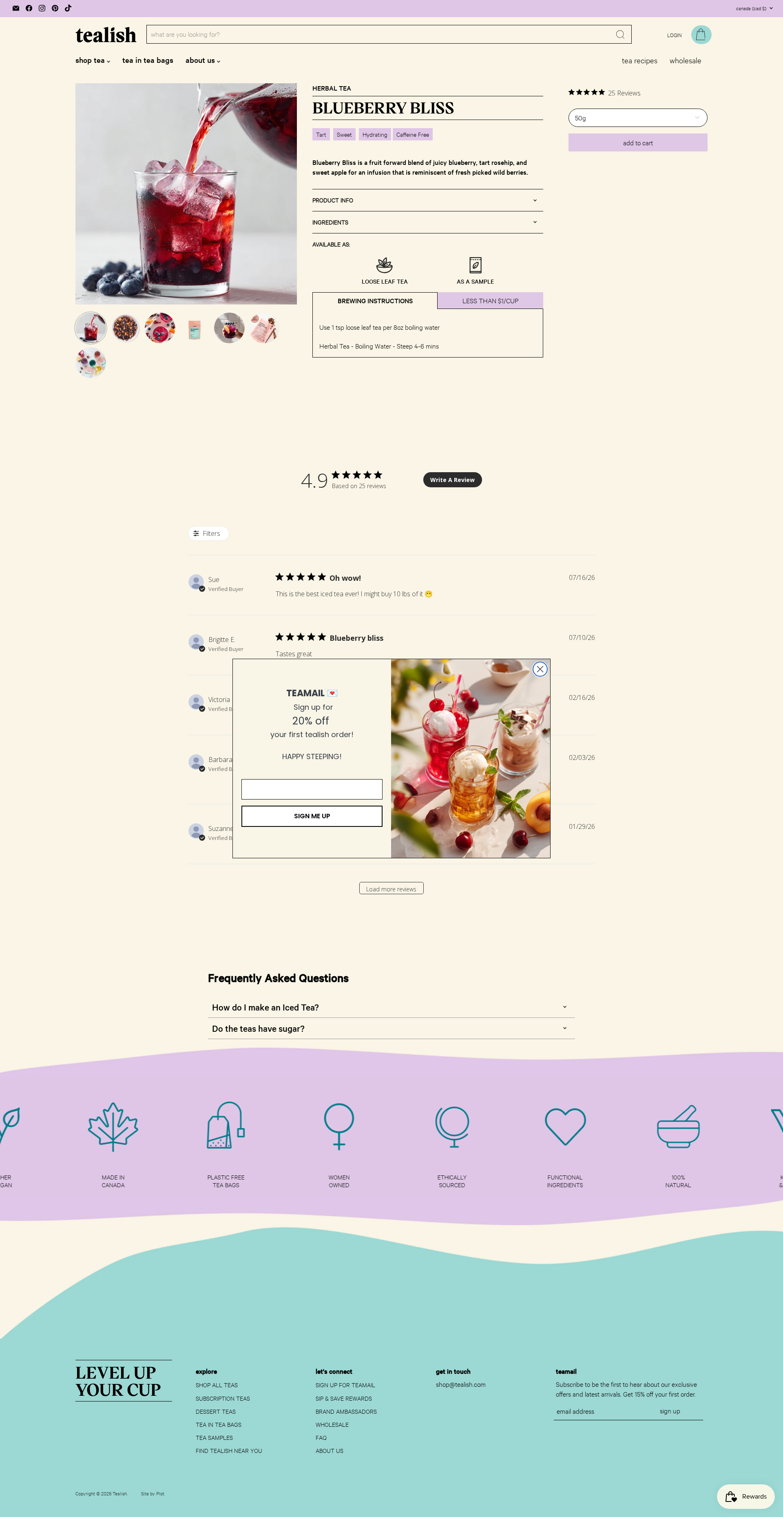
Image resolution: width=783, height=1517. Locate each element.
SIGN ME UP (312, 816)
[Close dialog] (540, 669)
